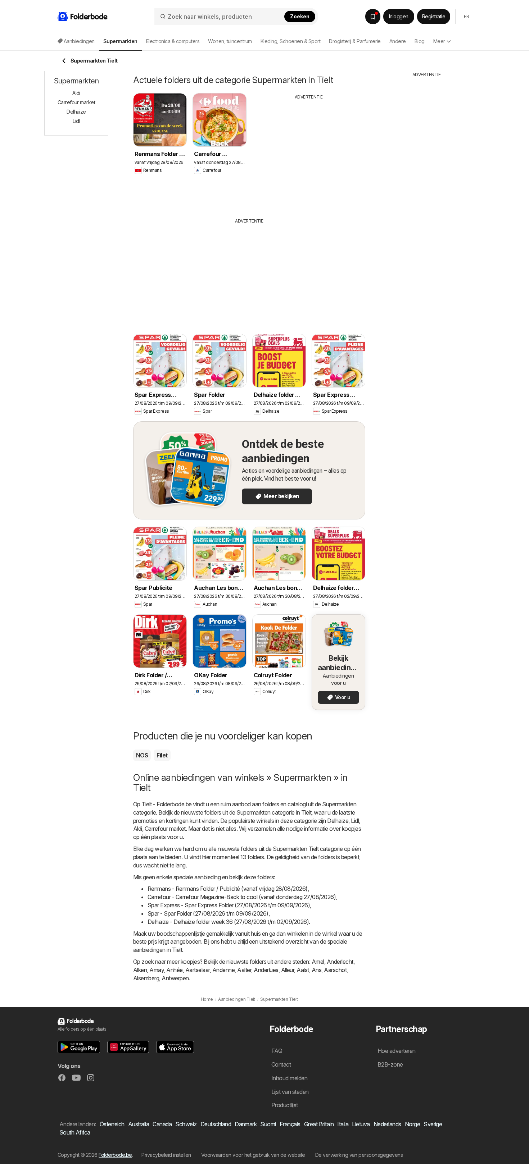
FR (466, 16)
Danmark (246, 1124)
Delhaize (337, 820)
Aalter (244, 969)
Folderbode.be (115, 1155)
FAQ (276, 1050)
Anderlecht (340, 961)
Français (290, 1124)
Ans (316, 969)
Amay (156, 969)
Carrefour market (165, 828)
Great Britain (319, 1124)
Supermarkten (339, 804)
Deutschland (215, 1124)
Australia (138, 1124)
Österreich (112, 1124)
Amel (318, 961)
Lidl (355, 820)
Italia (342, 1124)
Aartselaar (197, 969)
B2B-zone (390, 1064)
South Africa (74, 1132)
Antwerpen (175, 978)
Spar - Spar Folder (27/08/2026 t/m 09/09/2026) (208, 913)
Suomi (268, 1124)
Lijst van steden (290, 1091)
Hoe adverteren (396, 1050)
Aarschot (335, 969)
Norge (412, 1124)
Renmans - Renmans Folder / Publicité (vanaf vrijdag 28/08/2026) (228, 888)
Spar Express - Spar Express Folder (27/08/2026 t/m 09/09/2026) (229, 905)
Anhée (174, 969)
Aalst (303, 969)
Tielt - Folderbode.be (166, 804)
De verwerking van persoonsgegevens (359, 1155)
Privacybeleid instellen (166, 1155)
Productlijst (284, 1105)
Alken (140, 969)
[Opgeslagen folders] (372, 16)
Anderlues (266, 969)
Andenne (223, 969)
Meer (439, 41)
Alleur (287, 969)
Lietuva (361, 1124)
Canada (162, 1124)
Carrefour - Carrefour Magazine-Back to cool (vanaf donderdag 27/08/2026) (242, 897)
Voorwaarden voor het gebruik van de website (253, 1155)
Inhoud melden (289, 1078)
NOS (142, 755)
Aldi (137, 828)
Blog (420, 41)
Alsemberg (146, 978)
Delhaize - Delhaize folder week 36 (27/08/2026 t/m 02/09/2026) (228, 921)
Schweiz (185, 1124)
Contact (281, 1064)
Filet (162, 755)
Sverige (433, 1124)
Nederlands (387, 1124)
